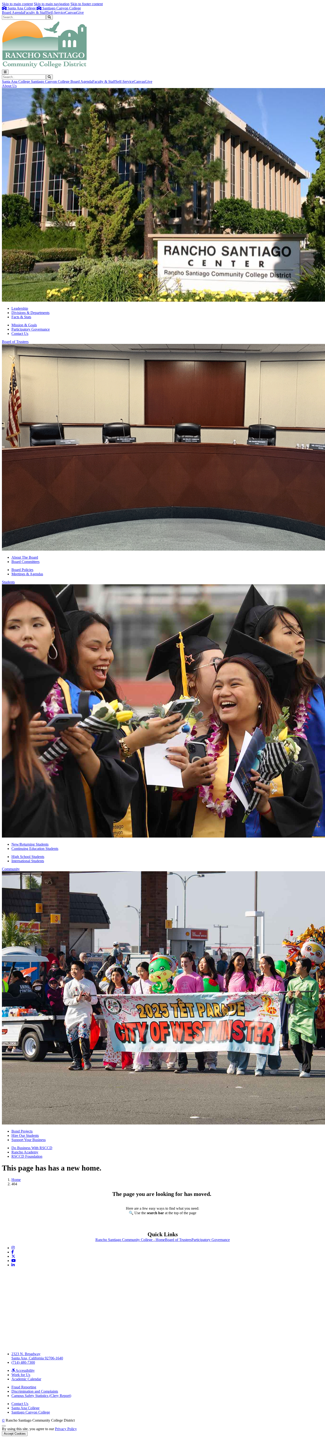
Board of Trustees (178, 1240)
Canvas (70, 12)
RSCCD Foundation (26, 1156)
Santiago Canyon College (61, 8)
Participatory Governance (30, 329)
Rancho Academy (24, 1152)
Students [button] (8, 582)
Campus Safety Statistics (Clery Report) (41, 1396)
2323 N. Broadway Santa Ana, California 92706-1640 (37, 1356)
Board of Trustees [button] (15, 342)
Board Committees (25, 562)
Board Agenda (13, 12)
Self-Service (56, 12)
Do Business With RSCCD (31, 1148)
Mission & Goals (24, 325)
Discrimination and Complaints (34, 1391)
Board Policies (22, 570)
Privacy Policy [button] (66, 1429)
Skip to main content (17, 4)
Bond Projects (22, 1131)
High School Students (27, 857)
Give (80, 12)
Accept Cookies (15, 1433)
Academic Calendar (26, 1379)
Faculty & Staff (35, 12)
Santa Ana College (22, 8)
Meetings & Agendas (27, 574)
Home (16, 1180)
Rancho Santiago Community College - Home (130, 1240)
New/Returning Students (30, 844)
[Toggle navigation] (5, 72)
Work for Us (20, 1375)
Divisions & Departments (30, 313)
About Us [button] (9, 86)
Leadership (19, 308)
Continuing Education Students (34, 849)
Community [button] (11, 869)
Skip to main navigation (51, 4)
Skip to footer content (86, 4)
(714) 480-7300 (23, 1362)
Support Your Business (28, 1140)
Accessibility (25, 1370)
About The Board (24, 557)
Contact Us (19, 334)
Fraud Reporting (23, 1387)
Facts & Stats (21, 317)
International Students (27, 861)
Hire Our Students (25, 1136)
